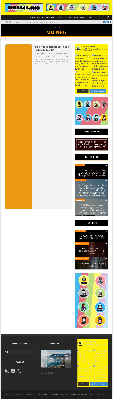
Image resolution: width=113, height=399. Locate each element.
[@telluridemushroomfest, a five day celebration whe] (83, 79)
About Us (47, 395)
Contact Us (93, 395)
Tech (76, 17)
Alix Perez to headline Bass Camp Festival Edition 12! (52, 48)
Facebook (109, 22)
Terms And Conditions (68, 395)
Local (65, 53)
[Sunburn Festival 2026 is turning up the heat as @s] (100, 79)
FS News (60, 53)
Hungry (61, 17)
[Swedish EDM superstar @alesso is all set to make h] (100, 62)
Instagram (104, 22)
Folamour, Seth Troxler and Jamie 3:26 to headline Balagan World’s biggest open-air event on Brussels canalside (53, 22)
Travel (69, 17)
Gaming (83, 17)
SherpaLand (102, 395)
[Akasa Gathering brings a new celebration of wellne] (83, 62)
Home (6, 39)
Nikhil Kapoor (41, 53)
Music (39, 17)
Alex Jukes (51, 365)
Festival (30, 17)
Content (91, 17)
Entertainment (50, 17)
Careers (55, 395)
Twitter (106, 22)
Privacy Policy (82, 395)
